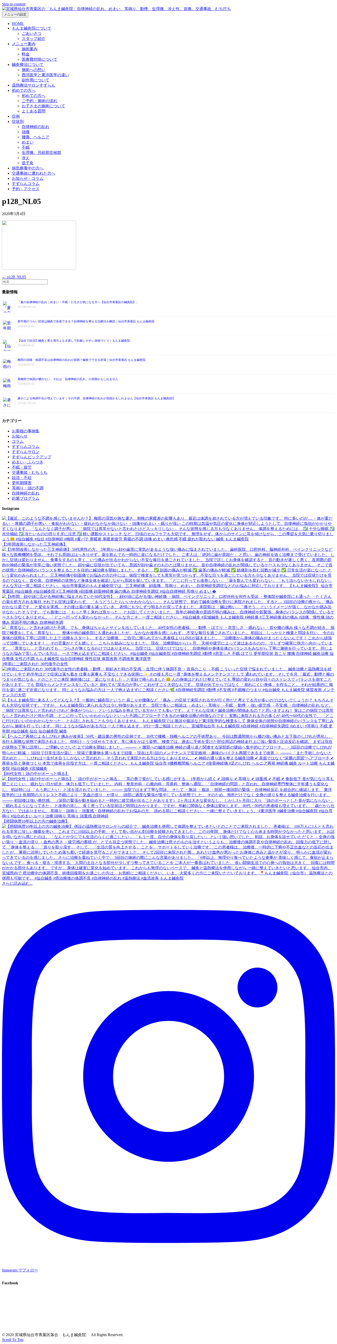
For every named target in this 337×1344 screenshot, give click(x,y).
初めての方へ (24, 90)
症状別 (18, 121)
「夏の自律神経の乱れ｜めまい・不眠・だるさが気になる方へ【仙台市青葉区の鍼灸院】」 (78, 302)
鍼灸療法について (27, 64)
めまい (28, 142)
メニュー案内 (24, 44)
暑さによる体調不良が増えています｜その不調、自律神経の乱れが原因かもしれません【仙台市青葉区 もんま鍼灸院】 (96, 398)
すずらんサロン (25, 452)
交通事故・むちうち (29, 472)
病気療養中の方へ (27, 168)
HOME (18, 23)
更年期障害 (22, 483)
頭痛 (26, 132)
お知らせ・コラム (27, 178)
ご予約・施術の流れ (39, 101)
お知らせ (20, 436)
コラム (18, 441)
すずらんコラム (25, 184)
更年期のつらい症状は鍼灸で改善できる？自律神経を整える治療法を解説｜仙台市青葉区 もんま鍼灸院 (86, 321)
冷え (26, 158)
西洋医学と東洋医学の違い (45, 75)
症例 (16, 116)
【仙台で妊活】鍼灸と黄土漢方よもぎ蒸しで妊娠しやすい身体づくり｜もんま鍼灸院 (74, 340)
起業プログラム (25, 498)
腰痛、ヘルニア (35, 137)
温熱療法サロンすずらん (33, 85)
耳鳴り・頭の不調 (27, 488)
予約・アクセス (25, 189)
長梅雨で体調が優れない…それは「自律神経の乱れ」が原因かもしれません (68, 379)
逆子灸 (28, 163)
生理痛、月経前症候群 (41, 152)
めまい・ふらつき (27, 462)
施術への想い (33, 70)
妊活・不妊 (22, 478)
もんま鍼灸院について (31, 28)
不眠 (26, 147)
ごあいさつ (31, 33)
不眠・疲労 (22, 467)
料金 (26, 54)
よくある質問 (33, 111)
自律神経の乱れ (35, 127)
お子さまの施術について (43, 106)
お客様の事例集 (25, 431)
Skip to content (13, 4)
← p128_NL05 (14, 277)
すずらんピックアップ (31, 457)
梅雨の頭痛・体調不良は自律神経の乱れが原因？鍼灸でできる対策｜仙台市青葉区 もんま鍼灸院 (82, 360)
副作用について (35, 80)
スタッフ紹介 (33, 39)
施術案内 (29, 49)
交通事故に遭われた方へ (33, 173)
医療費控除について (39, 59)
